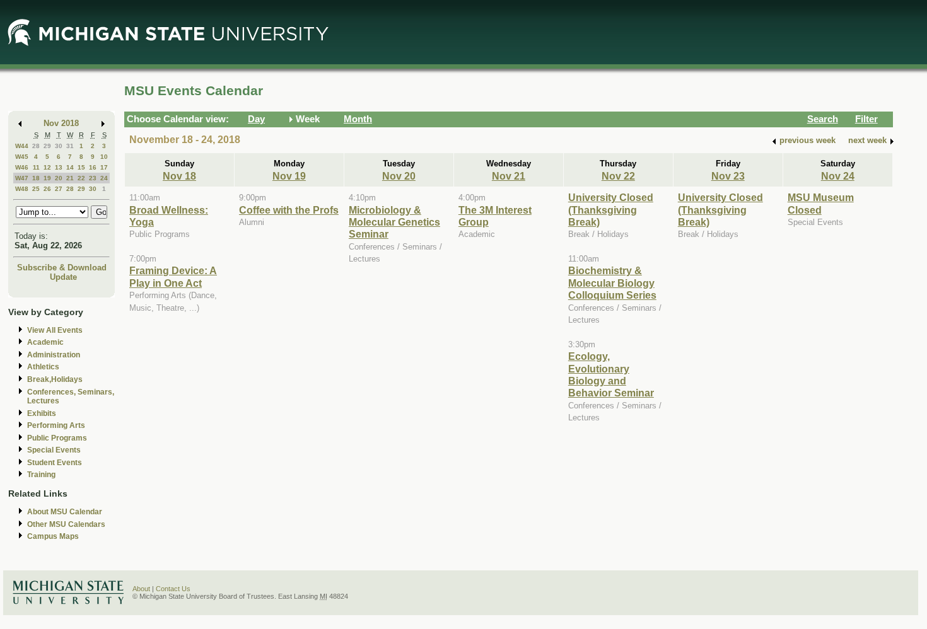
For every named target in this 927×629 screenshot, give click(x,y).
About (141, 588)
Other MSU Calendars (66, 524)
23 (92, 178)
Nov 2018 (61, 123)
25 (36, 188)
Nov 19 (289, 176)
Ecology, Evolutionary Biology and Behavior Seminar (611, 374)
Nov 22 (618, 176)
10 (104, 156)
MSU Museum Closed (821, 203)
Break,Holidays (55, 379)
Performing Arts (56, 425)
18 (36, 178)
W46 (21, 167)
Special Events (54, 450)
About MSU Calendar (64, 511)
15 (81, 167)
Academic (45, 342)
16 (92, 167)
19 (47, 178)
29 (47, 145)
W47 (21, 178)
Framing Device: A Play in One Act (173, 276)
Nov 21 (508, 176)
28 (36, 145)
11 (36, 167)
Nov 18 (179, 176)
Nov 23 (728, 176)
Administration (53, 354)
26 (47, 188)
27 (58, 188)
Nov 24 (837, 176)
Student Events (54, 462)
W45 (21, 156)
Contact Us (173, 588)
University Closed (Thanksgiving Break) (610, 210)
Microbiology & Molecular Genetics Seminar (394, 222)
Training (41, 474)
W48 (21, 188)
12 (47, 167)
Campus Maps (53, 536)
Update (63, 277)
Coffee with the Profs (289, 210)
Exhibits (41, 413)
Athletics (43, 366)
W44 (21, 145)
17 (104, 167)
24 (104, 178)
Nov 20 (399, 176)
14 (70, 167)
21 (70, 178)
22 (81, 178)
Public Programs (57, 438)
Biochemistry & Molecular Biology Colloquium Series (612, 283)
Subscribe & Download (62, 267)
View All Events (55, 330)
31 (70, 145)
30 (58, 145)
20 (58, 178)
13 (58, 167)
